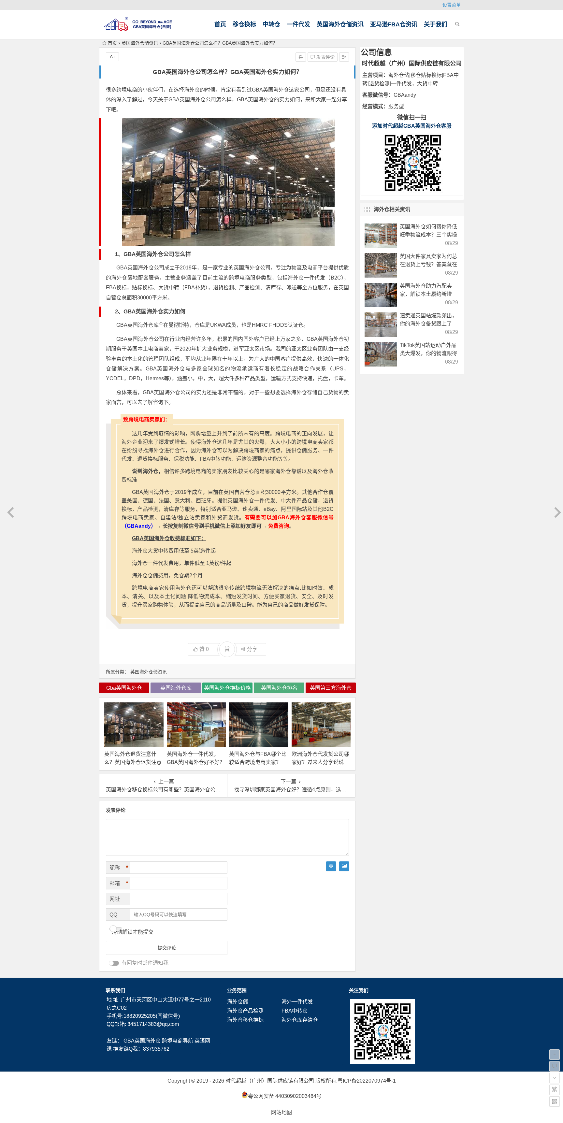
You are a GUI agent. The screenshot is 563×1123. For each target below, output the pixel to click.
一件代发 (298, 24)
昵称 (118, 867)
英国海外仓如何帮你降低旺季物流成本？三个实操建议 (428, 235)
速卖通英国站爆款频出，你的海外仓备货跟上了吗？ (428, 324)
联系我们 (115, 990)
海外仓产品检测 (245, 1011)
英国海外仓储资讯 (340, 24)
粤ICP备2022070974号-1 (367, 1081)
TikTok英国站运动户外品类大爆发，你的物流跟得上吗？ (428, 353)
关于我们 (435, 24)
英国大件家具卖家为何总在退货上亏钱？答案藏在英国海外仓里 (428, 264)
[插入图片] (344, 866)
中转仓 (271, 24)
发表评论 (325, 57)
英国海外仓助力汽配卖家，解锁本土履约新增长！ (426, 294)
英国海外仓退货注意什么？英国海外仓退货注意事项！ (133, 762)
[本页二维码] (554, 1101)
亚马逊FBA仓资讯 (393, 24)
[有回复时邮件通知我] (114, 963)
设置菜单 (451, 4)
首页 (220, 24)
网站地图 (281, 1112)
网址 (114, 899)
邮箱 (118, 883)
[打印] (301, 57)
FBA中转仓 (295, 1011)
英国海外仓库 (143, 325)
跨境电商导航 (177, 1041)
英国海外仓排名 (279, 688)
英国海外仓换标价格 (227, 688)
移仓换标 (244, 24)
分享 (252, 649)
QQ (113, 914)
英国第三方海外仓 (331, 688)
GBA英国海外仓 (142, 1041)
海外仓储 (237, 1001)
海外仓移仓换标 (245, 1020)
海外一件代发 (297, 1001)
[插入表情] (331, 866)
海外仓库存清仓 (300, 1020)
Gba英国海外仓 (124, 688)
